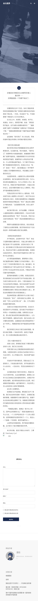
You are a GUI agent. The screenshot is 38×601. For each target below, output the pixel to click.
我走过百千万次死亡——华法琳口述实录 (18, 583)
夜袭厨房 (8, 576)
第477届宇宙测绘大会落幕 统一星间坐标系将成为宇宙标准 (18, 594)
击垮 (7, 579)
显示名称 (6, 489)
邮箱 (4, 496)
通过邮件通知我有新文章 (11, 513)
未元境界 (6, 3)
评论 (4, 467)
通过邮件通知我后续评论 (11, 510)
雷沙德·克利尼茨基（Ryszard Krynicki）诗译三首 (16, 588)
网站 (4, 503)
